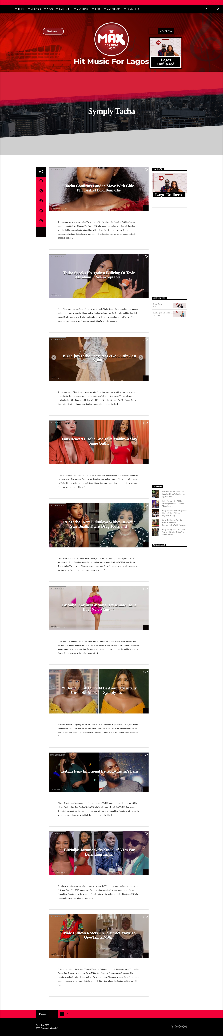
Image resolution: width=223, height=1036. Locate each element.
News (50, 9)
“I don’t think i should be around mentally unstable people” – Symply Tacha (99, 690)
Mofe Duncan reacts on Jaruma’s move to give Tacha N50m (99, 935)
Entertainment (57, 170)
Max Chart (83, 9)
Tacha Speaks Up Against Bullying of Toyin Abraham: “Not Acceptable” (99, 274)
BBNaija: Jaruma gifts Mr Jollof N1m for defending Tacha (99, 852)
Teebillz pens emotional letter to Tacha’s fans (99, 771)
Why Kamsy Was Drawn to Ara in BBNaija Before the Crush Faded (173, 532)
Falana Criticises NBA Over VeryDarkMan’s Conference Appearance (173, 493)
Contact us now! (23, 2)
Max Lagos (52, 31)
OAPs (97, 9)
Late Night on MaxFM (163, 313)
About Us (35, 9)
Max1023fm (55, 626)
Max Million (113, 9)
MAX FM (54, 207)
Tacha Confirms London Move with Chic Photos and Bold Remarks (99, 188)
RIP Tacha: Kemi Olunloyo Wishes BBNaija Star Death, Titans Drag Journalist (99, 524)
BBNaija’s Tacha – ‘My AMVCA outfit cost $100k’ (99, 358)
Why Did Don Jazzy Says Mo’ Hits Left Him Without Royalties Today (174, 513)
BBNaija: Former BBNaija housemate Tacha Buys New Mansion (99, 607)
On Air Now (166, 31)
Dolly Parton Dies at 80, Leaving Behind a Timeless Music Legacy (173, 503)
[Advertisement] (169, 251)
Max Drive (157, 304)
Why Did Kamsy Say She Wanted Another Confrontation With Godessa (174, 522)
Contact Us (133, 9)
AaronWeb (54, 460)
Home (21, 9)
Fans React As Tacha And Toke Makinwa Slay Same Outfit (99, 441)
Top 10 (7, 2)
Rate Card (64, 9)
